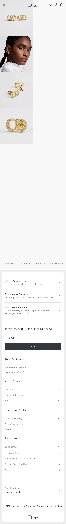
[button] (16, 18)
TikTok (9, 506)
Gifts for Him (24, 263)
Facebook (31, 506)
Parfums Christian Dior (15, 372)
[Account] (56, 5)
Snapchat (51, 506)
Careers (8, 429)
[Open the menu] (5, 5)
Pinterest (41, 506)
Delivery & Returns (14, 395)
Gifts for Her (9, 263)
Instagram (17, 506)
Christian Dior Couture (15, 367)
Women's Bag (39, 263)
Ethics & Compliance (15, 424)
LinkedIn (61, 506)
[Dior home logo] (33, 5)
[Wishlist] (50, 5)
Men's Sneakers (56, 263)
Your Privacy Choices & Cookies (20, 458)
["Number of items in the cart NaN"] (62, 5)
